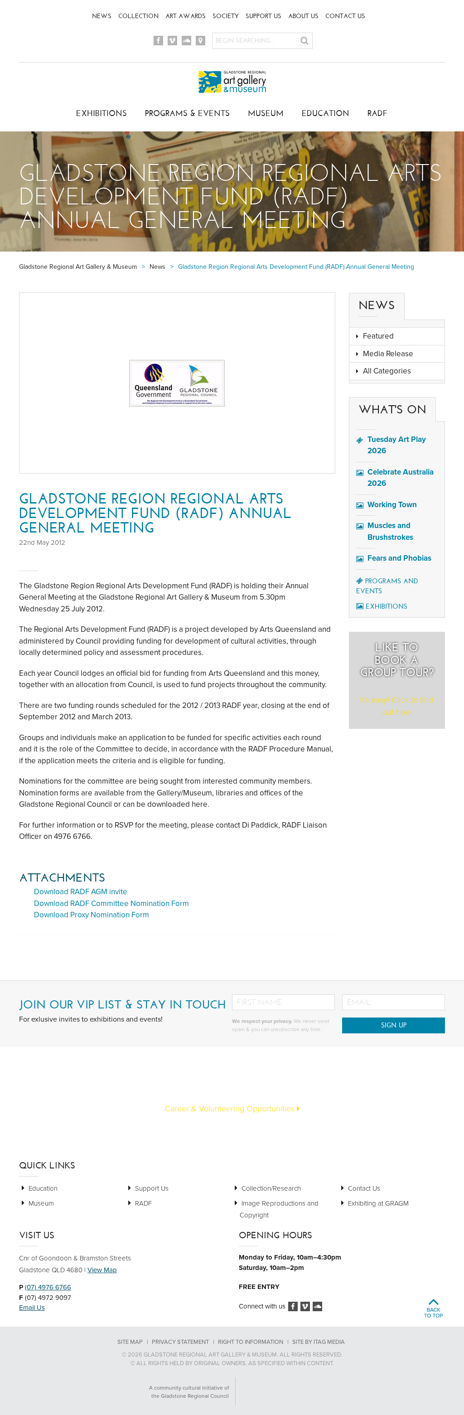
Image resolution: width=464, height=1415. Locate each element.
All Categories (387, 371)
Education (325, 113)
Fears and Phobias (399, 558)
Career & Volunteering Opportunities (231, 1109)
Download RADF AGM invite (80, 891)
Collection (138, 16)
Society (226, 16)
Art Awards (185, 16)
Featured (378, 336)
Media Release (388, 354)
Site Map (130, 1342)
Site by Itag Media (318, 1342)
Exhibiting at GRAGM (378, 1203)
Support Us (263, 16)
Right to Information (250, 1342)
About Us (303, 16)
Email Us (32, 1308)
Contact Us (345, 16)
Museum (266, 113)
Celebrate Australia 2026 (400, 478)
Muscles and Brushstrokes (390, 531)
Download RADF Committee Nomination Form (111, 903)
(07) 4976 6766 (48, 1287)
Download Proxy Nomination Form (91, 915)
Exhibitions (101, 113)
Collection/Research (271, 1188)
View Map (102, 1270)
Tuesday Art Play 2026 (396, 445)
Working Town (392, 504)
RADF (377, 113)
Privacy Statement (180, 1342)
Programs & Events (187, 113)
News (101, 16)
